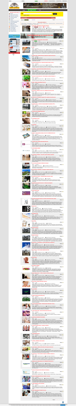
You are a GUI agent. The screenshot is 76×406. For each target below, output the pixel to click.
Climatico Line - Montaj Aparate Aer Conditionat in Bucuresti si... (43, 361)
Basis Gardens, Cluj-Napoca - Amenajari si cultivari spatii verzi (42, 169)
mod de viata (36, 24)
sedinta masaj (45, 23)
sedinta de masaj (39, 23)
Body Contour (34, 257)
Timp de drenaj (24, 17)
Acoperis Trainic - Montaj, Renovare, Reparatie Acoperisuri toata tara (43, 55)
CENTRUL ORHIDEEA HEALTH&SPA (38, 340)
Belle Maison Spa (35, 213)
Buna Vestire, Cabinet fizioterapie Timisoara (39, 281)
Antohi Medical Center (36, 118)
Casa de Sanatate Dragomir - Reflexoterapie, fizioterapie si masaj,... (43, 303)
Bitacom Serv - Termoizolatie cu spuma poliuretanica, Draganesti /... (43, 242)
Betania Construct (35, 227)
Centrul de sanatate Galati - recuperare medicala (40, 325)
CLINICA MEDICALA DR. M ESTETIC (38, 383)
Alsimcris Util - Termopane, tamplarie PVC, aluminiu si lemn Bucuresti (44, 97)
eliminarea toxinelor (52, 23)
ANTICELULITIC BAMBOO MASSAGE (38, 111)
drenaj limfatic (29, 23)
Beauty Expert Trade (35, 190)
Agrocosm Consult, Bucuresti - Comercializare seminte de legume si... (44, 76)
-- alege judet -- (33, 19)
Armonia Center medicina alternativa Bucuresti (40, 141)
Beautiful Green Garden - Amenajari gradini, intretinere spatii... (42, 176)
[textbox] (37, 13)
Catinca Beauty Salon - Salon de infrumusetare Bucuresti (41, 310)
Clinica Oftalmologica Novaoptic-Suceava (39, 390)
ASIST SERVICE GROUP (36, 148)
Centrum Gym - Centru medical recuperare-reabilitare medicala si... (43, 353)
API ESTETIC (34, 124)
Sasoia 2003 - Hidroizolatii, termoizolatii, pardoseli (40, 25)
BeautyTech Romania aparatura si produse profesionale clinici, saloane (44, 198)
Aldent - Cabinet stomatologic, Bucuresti (39, 82)
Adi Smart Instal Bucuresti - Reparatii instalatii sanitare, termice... (43, 62)
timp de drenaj (24, 23)
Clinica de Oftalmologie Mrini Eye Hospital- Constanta (41, 376)
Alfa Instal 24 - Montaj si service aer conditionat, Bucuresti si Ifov (43, 90)
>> (62, 19)
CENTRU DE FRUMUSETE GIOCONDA (38, 317)
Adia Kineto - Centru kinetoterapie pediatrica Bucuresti (41, 68)
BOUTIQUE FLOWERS (35, 265)
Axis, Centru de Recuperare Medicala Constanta (40, 163)
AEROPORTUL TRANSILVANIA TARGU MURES (40, 39)
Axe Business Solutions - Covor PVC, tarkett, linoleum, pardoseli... (43, 154)
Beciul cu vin (34, 206)
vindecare (34, 23)
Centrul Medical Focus (36, 333)
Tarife (40, 10)
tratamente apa (30, 24)
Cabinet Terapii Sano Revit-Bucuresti (38, 295)
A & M (33, 47)
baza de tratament (24, 24)
